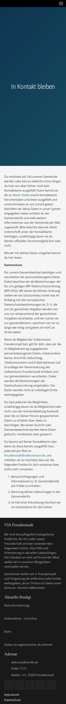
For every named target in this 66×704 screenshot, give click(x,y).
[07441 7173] (7, 668)
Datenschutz (12, 700)
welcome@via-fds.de (24, 662)
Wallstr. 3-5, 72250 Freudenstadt (32, 675)
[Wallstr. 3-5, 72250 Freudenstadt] (7, 675)
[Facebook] (19, 685)
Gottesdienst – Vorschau (20, 618)
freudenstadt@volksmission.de (24, 455)
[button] (61, 3)
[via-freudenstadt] (5, 3)
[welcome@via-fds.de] (7, 662)
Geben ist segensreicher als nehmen (28, 645)
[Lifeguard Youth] (40, 685)
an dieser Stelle (19, 195)
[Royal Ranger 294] (30, 685)
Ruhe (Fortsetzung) (17, 605)
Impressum (11, 695)
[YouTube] (9, 685)
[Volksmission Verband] (51, 685)
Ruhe (7, 632)
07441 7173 (18, 669)
